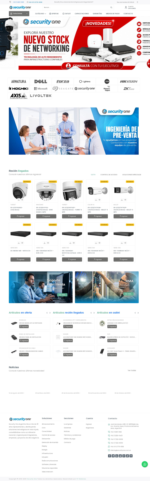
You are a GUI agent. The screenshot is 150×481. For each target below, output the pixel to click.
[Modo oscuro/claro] (137, 2)
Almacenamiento (48, 424)
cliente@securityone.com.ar (121, 450)
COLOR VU (91, 204)
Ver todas (132, 370)
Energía (44, 450)
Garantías (67, 428)
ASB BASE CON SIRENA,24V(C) (117, 323)
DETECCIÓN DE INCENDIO (115, 320)
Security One (32, 479)
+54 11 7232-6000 (117, 443)
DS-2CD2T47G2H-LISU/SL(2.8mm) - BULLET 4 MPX (98, 210)
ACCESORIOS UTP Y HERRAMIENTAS (74, 320)
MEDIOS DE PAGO (112, 14)
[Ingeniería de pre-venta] (74, 134)
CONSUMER (111, 348)
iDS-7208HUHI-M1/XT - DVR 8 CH (122, 252)
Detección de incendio (50, 442)
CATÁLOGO (39, 14)
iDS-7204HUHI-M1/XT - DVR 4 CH (96, 252)
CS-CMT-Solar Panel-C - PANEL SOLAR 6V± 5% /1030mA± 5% (122, 351)
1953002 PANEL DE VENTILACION (30, 337)
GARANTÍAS (97, 14)
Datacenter (46, 439)
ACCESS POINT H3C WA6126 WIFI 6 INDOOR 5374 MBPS (78, 351)
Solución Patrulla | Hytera (73, 399)
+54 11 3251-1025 (116, 432)
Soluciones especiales (50, 468)
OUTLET (68, 14)
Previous (91, 312)
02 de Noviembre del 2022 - (97, 394)
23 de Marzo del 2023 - (45, 393)
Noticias (27, 393)
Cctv (43, 428)
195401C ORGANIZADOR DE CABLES (31, 351)
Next (50, 312)
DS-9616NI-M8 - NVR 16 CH (20, 251)
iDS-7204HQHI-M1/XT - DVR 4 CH (45, 252)
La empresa (68, 424)
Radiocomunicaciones (50, 461)
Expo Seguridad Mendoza (46, 397)
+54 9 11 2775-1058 (35, 2)
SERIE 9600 (14, 248)
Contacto (67, 442)
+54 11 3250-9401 (18, 2)
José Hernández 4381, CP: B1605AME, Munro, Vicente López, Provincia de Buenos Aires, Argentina (125, 426)
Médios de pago (69, 439)
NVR (108, 334)
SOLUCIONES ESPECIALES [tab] (131, 175)
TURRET (13, 204)
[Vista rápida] (22, 199)
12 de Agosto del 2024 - (19, 393)
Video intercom (47, 472)
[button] (63, 68)
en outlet (114, 312)
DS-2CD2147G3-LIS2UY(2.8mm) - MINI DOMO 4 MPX (44, 210)
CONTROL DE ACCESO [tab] (109, 175)
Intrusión (45, 457)
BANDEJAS (22, 320)
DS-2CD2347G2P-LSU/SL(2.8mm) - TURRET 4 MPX (72, 210)
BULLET (116, 204)
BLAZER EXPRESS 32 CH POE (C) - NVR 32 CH (122, 337)
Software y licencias (49, 464)
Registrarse (90, 428)
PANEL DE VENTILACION (26, 334)
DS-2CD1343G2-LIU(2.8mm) (17, 209)
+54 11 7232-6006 (117, 439)
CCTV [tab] (93, 175)
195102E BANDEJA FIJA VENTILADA (30, 323)
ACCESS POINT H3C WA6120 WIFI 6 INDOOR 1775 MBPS (78, 337)
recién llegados (74, 312)
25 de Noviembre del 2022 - (71, 394)
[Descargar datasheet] (18, 199)
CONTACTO (128, 14)
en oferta (26, 312)
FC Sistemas (81, 479)
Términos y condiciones (72, 435)
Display (44, 446)
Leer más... (12, 403)
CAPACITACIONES (82, 14)
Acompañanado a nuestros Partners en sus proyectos (99, 402)
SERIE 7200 (39, 248)
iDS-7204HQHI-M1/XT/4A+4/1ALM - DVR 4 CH (72, 253)
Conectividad (47, 431)
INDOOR (65, 334)
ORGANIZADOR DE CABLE (27, 348)
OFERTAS (55, 14)
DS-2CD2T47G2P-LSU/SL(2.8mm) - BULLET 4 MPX (123, 210)
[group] (75, 43)
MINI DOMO (39, 204)
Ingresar (21, 216)
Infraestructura (47, 453)
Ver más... (62, 295)
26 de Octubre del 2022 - (126, 393)
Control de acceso (48, 435)
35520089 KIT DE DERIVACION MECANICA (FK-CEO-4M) (78, 323)
